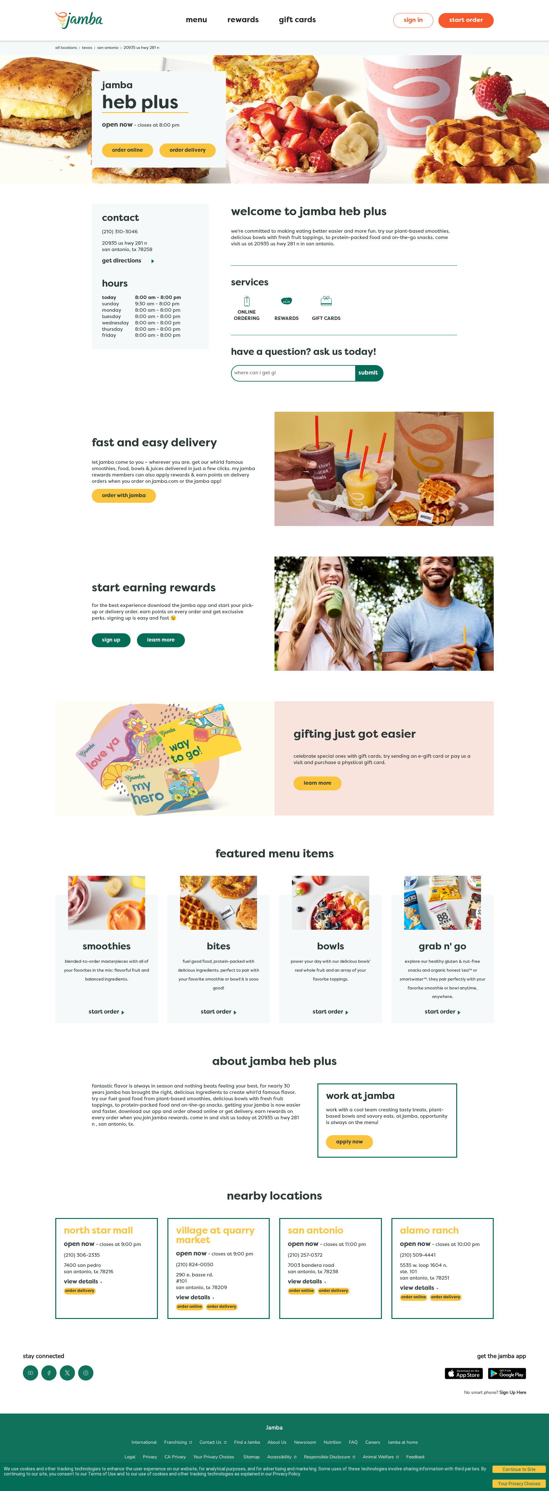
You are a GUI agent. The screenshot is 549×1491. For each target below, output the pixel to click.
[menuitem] (144, 1442)
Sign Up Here (512, 1392)
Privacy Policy (286, 1473)
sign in (413, 20)
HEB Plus (145, 103)
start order (466, 20)
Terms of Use (102, 1473)
